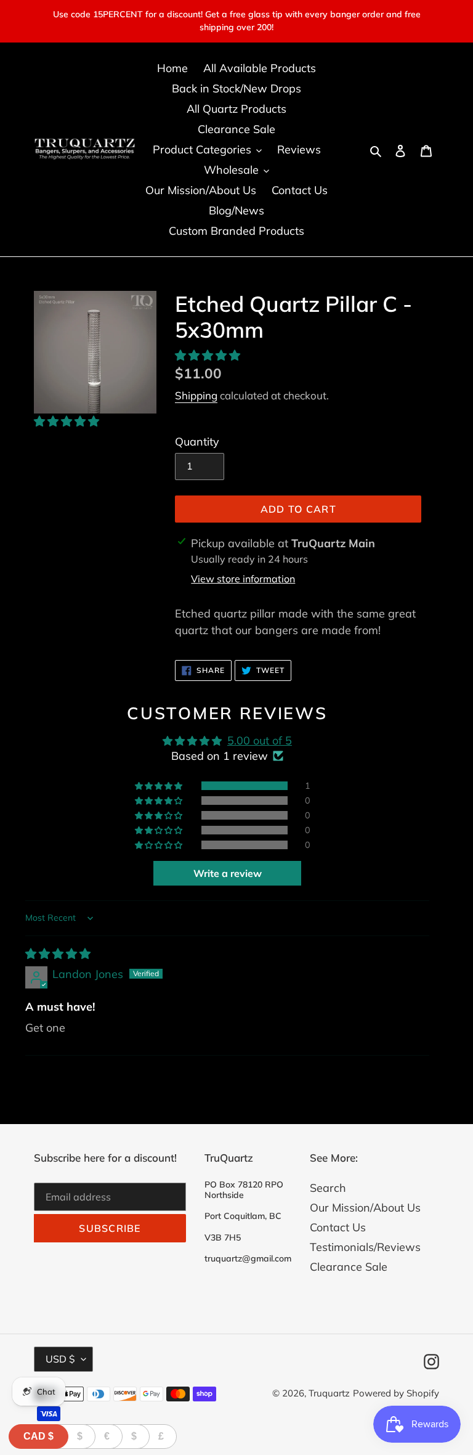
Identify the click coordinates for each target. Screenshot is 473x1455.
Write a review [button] (227, 873)
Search (328, 1188)
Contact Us (338, 1227)
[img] (58, 954)
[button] (66, 421)
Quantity (197, 441)
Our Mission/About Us (365, 1207)
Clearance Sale (348, 1267)
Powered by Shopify (396, 1393)
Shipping (196, 395)
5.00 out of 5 (259, 740)
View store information (243, 579)
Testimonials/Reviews (365, 1247)
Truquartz (329, 1393)
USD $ (60, 1359)
